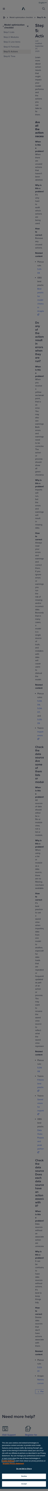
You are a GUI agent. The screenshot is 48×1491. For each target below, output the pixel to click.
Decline (24, 1476)
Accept (24, 1484)
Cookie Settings (8, 1461)
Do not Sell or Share (24, 1469)
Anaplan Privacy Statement (13, 1463)
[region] (24, 1462)
